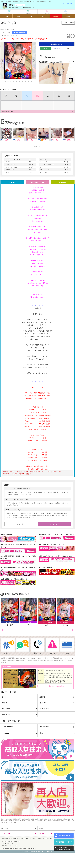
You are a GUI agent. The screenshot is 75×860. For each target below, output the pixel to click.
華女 (41, 733)
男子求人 (65, 13)
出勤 (18, 16)
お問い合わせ (6, 714)
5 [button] (17, 82)
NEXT (71, 23)
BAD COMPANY (45, 726)
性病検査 (40, 828)
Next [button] (73, 630)
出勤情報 (42, 697)
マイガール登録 (20, 32)
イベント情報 (6, 708)
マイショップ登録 (20, 5)
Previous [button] (2, 630)
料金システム (43, 703)
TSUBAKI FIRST (8, 726)
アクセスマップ (44, 708)
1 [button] (5, 82)
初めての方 (28, 13)
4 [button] (14, 82)
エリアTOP (6, 833)
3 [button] (11, 82)
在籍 (31, 16)
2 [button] (8, 82)
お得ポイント (9, 13)
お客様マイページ (68, 3)
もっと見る (37, 146)
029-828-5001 (9, 843)
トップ (6, 16)
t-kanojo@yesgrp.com (13, 841)
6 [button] (20, 82)
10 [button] (31, 82)
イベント (56, 16)
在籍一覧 (4, 703)
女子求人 (47, 13)
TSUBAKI (6, 733)
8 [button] (26, 82)
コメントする (54, 524)
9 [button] (28, 82)
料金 (43, 16)
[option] (18, 60)
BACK (65, 23)
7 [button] (23, 82)
